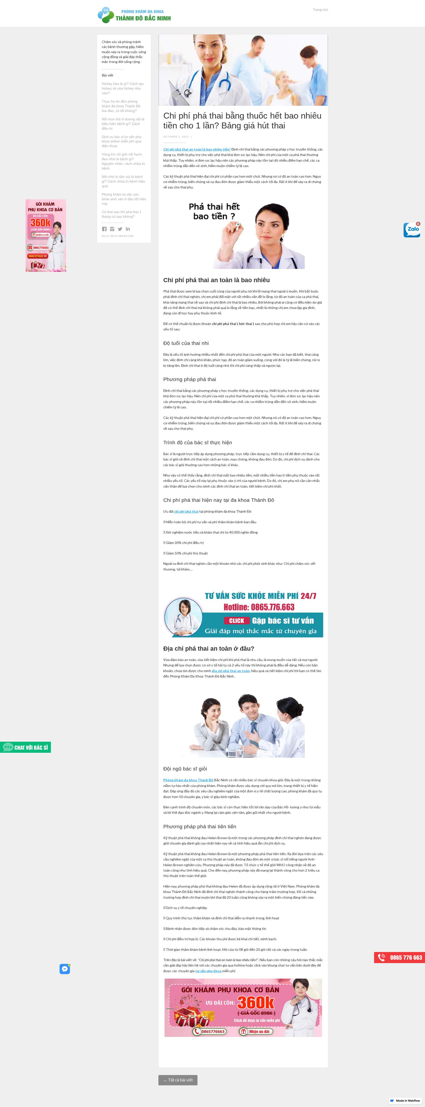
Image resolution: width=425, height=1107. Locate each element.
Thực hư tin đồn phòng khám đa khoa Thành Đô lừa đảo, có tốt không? (121, 106)
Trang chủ (320, 9)
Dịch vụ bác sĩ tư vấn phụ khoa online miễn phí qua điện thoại (121, 141)
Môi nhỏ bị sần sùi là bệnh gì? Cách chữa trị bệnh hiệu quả (123, 181)
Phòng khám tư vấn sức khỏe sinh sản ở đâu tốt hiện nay (124, 199)
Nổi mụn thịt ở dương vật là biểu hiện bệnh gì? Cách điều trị (123, 123)
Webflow (126, 235)
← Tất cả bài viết (178, 1080)
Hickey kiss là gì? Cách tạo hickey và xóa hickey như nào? (123, 88)
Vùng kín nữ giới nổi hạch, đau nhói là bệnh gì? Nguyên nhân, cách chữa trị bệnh (123, 161)
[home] (135, 13)
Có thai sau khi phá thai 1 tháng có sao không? (121, 214)
